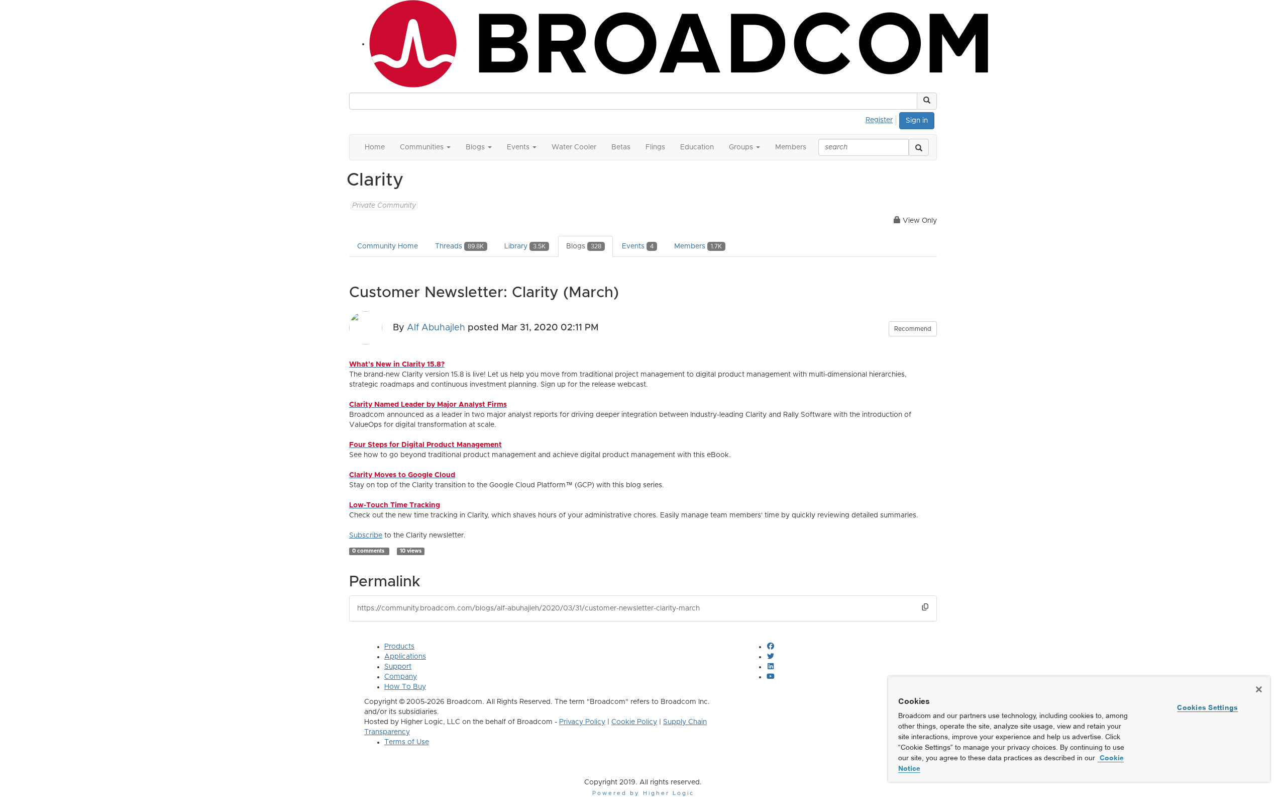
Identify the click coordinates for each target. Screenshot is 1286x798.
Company (400, 676)
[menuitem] (882, 118)
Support (397, 666)
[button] (927, 101)
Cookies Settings (1207, 707)
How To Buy (405, 686)
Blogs (583, 246)
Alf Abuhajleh (436, 327)
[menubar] (882, 118)
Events (638, 246)
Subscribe (365, 535)
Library (525, 246)
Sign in (917, 120)
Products (399, 646)
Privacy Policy (582, 722)
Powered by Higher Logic (643, 793)
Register (879, 120)
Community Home (387, 246)
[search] (919, 147)
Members (698, 246)
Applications (405, 656)
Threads (459, 246)
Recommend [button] (912, 329)
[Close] (1259, 689)
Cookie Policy (634, 722)
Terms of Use (406, 742)
